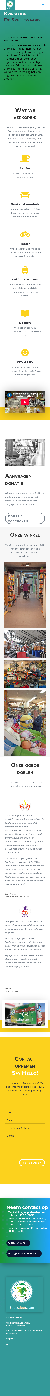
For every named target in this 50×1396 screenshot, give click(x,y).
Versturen (32, 1162)
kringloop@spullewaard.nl (23, 1253)
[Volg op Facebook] (7, 1344)
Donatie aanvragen (18, 518)
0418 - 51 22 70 (18, 1242)
